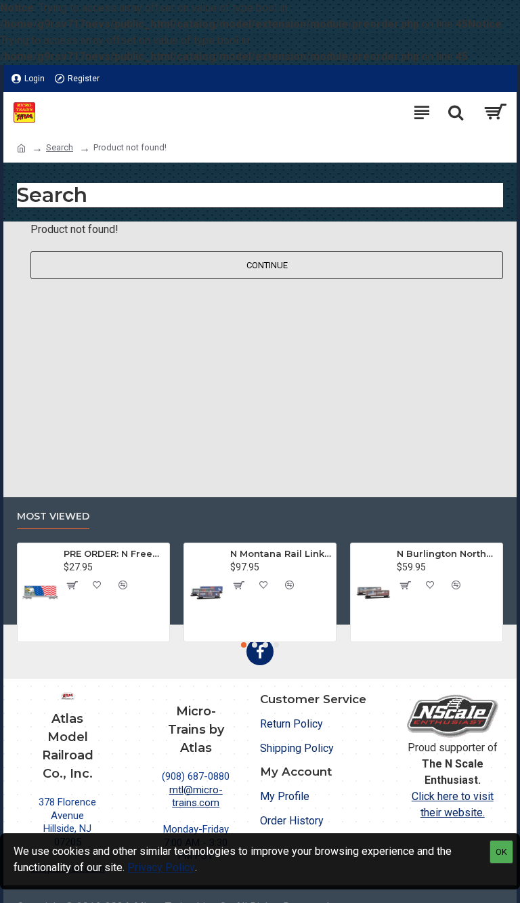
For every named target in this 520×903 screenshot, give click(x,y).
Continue (267, 265)
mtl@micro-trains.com (196, 797)
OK (501, 852)
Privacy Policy (161, 867)
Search (59, 147)
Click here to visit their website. (453, 804)
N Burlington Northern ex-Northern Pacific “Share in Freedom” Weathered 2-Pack (447, 553)
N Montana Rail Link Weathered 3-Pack (281, 553)
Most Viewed (53, 516)
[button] (243, 645)
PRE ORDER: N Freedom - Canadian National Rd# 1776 (114, 553)
